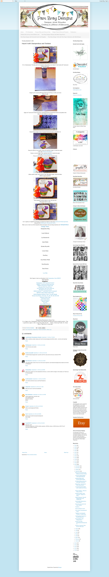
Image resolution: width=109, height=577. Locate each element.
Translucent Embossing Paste (61, 221)
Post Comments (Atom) (32, 454)
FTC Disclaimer (29, 32)
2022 (75, 452)
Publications (73, 32)
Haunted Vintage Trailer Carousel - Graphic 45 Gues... (80, 494)
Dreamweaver (30, 329)
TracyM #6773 (28, 423)
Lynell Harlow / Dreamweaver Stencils (33, 337)
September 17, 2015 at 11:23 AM (38, 360)
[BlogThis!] (40, 328)
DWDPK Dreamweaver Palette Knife (45, 285)
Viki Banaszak (28, 345)
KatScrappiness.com (77, 89)
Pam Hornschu (28, 360)
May (76, 533)
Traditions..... (77, 506)
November (77, 467)
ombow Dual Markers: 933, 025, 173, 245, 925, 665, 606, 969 (46, 295)
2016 (75, 462)
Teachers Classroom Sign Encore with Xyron (80, 526)
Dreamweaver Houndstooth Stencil (48, 223)
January (77, 540)
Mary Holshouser (29, 394)
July (76, 530)
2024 (75, 448)
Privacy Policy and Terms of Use (42, 32)
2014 (75, 543)
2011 (75, 548)
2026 (75, 445)
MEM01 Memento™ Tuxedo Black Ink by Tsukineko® (45, 291)
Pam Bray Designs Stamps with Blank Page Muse (53, 34)
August (76, 528)
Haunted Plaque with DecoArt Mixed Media (80, 479)
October (77, 469)
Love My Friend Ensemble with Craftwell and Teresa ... (81, 487)
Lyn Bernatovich (28, 378)
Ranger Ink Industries (77, 95)
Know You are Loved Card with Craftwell (80, 505)
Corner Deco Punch (45, 298)
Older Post (66, 452)
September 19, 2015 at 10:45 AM (36, 406)
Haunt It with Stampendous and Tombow (80, 502)
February (77, 539)
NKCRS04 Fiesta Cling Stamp (45, 289)
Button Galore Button (45, 300)
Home (22, 32)
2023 (75, 450)
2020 (75, 455)
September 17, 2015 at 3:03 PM (39, 378)
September (77, 471)
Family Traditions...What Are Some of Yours (80, 491)
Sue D (26, 414)
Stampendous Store (52, 278)
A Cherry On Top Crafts (77, 315)
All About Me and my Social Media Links (30, 34)
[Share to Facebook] (43, 328)
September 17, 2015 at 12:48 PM (38, 369)
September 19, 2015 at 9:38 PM (34, 414)
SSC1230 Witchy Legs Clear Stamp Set (45, 288)
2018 (75, 459)
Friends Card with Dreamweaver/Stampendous (81, 522)
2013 (75, 544)
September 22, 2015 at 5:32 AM (38, 423)
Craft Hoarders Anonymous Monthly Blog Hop (80, 517)
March (76, 537)
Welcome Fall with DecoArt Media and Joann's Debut (81, 473)
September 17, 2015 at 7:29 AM (48, 337)
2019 (75, 457)
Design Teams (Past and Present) (60, 32)
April (76, 535)
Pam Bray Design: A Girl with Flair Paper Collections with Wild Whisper (64, 37)
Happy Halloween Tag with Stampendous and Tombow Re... (80, 498)
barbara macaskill (29, 352)
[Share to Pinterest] (44, 328)
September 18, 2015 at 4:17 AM (37, 386)
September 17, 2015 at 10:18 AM (38, 345)
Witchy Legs (49, 329)
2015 (75, 464)
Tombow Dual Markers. (47, 154)
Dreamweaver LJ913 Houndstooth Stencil (45, 282)
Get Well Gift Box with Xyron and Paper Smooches (80, 482)
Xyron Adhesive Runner (45, 304)
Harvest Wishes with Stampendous (79, 519)
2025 (75, 447)
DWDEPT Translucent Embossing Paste (45, 284)
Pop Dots (45, 302)
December (77, 466)
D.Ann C (27, 406)
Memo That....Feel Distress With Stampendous (80, 485)
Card (26, 329)
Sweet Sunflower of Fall (80, 508)
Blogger (59, 567)
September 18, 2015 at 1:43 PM (39, 394)
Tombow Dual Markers (47, 151)
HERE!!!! (59, 278)
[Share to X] (41, 328)
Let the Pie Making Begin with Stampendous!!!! (80, 476)
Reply (26, 340)
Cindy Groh (27, 386)
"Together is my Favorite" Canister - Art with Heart (80, 514)
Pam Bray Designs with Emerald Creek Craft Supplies (33, 37)
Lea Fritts (45, 273)
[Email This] (39, 328)
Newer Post (24, 452)
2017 (75, 461)
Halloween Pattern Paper (45, 297)
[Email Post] (36, 327)
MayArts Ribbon (45, 301)
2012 (75, 546)
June (76, 532)
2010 (75, 550)
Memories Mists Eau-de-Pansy (45, 287)
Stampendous (35, 329)
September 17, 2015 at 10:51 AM (40, 352)
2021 (75, 454)
